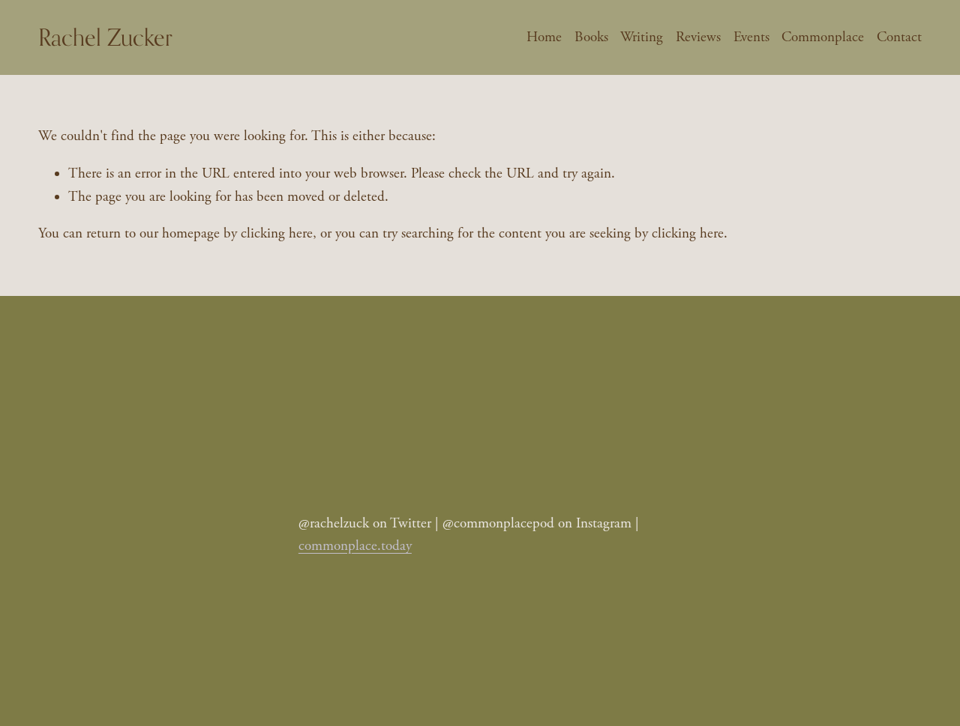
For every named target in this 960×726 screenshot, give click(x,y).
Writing (641, 37)
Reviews (698, 37)
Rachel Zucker (105, 37)
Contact (899, 37)
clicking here (277, 234)
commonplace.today (355, 546)
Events (752, 37)
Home (544, 37)
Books (591, 37)
